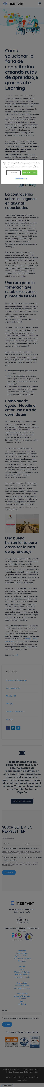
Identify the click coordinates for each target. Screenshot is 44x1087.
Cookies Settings (21, 178)
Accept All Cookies (29, 172)
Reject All (13, 172)
